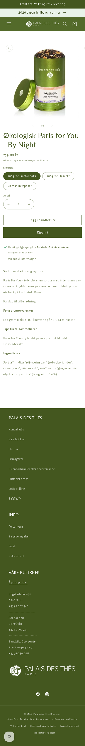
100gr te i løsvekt (58, 176)
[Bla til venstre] (33, 126)
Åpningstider (18, 582)
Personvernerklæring (65, 719)
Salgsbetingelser (19, 536)
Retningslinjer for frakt (43, 726)
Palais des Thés (41, 714)
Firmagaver (16, 459)
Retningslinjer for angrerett (35, 719)
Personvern (16, 526)
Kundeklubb (16, 429)
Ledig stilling (17, 488)
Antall (6, 195)
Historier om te (18, 479)
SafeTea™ (15, 498)
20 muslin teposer (20, 186)
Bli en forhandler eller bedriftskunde (32, 469)
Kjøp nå (42, 232)
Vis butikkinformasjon (22, 259)
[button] (9, 24)
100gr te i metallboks (22, 176)
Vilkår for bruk (18, 726)
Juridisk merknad (69, 726)
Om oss (13, 449)
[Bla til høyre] (52, 126)
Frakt (24, 161)
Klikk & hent (16, 556)
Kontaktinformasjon (45, 733)
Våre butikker (17, 439)
